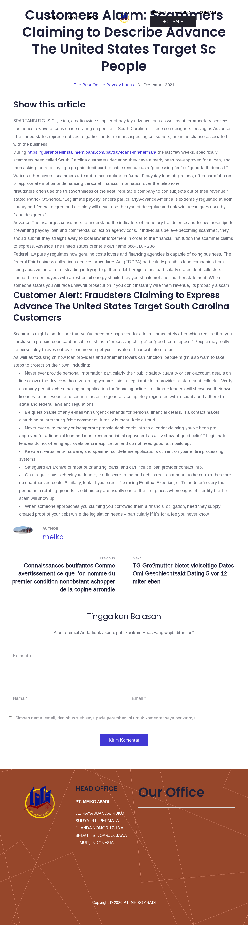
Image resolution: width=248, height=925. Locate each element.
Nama (20, 698)
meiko (53, 537)
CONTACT (208, 12)
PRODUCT (183, 12)
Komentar (22, 655)
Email (139, 698)
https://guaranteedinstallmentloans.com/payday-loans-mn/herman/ (91, 152)
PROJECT (158, 12)
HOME (54, 17)
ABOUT (73, 17)
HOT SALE (173, 21)
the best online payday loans (103, 85)
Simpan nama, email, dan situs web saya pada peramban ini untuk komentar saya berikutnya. (106, 718)
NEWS (92, 17)
